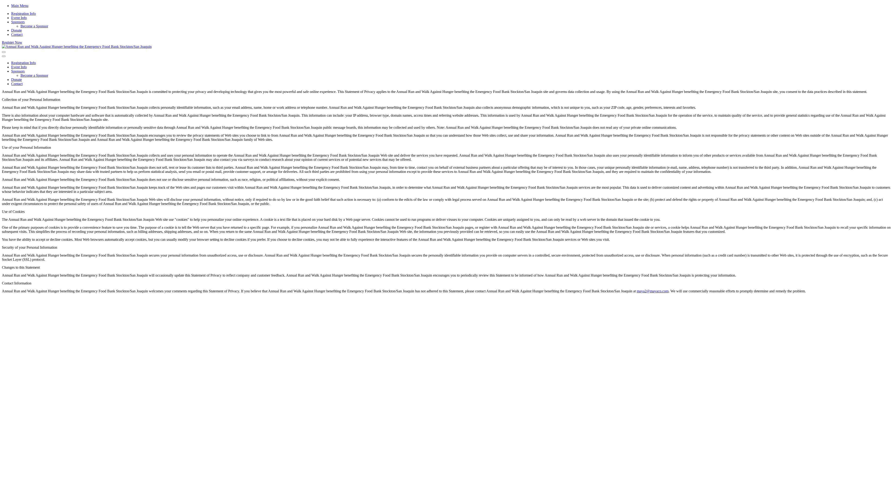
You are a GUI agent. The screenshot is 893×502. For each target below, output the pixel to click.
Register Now (12, 42)
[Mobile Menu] (4, 52)
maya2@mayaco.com (653, 291)
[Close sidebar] (4, 56)
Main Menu (19, 6)
